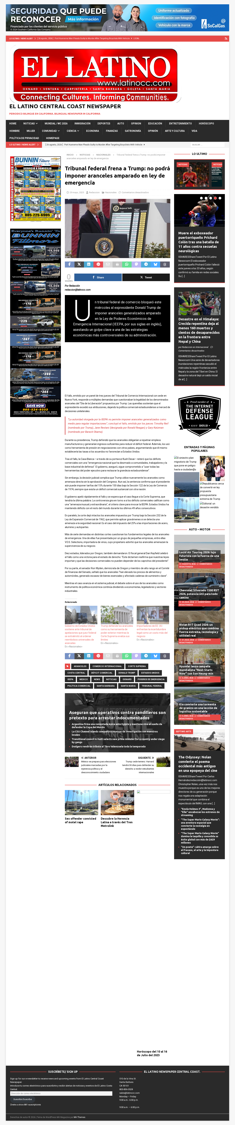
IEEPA (70, 679)
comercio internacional (107, 666)
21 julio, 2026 (188, 640)
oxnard (127, 679)
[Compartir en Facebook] (69, 265)
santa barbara (106, 686)
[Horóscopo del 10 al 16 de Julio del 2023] (153, 919)
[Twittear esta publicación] (79, 265)
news (97, 679)
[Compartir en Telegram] (146, 265)
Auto (120, 123)
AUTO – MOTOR (199, 529)
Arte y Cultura (175, 131)
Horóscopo (206, 123)
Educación (155, 123)
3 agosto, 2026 (189, 564)
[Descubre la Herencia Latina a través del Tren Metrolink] (117, 802)
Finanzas (112, 131)
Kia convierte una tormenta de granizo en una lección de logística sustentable (198, 708)
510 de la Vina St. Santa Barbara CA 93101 (127, 1082)
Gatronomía (133, 131)
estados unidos (150, 673)
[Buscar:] (207, 144)
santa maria (128, 686)
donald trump (127, 673)
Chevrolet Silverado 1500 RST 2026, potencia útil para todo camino (199, 594)
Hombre (14, 131)
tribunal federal (152, 686)
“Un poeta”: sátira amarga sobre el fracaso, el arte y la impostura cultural (200, 850)
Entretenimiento (180, 123)
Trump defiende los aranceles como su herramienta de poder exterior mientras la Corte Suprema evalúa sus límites (117, 633)
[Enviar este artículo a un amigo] (108, 265)
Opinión (153, 131)
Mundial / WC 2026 (56, 123)
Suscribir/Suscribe (22, 1099)
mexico (83, 679)
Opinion (136, 123)
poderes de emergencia (151, 679)
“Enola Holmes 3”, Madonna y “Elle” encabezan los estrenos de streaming (200, 812)
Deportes (104, 123)
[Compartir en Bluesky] (155, 265)
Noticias (29, 123)
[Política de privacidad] (226, 39)
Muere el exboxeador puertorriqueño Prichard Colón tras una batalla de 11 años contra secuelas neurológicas (198, 242)
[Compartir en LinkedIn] (88, 265)
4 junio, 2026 (187, 678)
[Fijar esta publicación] (98, 265)
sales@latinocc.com (129, 1093)
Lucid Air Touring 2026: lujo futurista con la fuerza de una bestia (199, 556)
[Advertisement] (117, 370)
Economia (92, 131)
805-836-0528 (126, 1089)
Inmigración (82, 123)
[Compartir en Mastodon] (136, 265)
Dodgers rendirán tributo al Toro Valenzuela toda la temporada (109, 746)
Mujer (31, 131)
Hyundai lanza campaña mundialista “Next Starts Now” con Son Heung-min (196, 670)
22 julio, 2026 (188, 602)
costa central (76, 673)
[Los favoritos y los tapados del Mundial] (193, 174)
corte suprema (137, 666)
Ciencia (71, 131)
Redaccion (94, 192)
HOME (12, 123)
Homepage (52, 138)
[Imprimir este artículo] (117, 265)
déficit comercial (101, 673)
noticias (111, 679)
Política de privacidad (24, 138)
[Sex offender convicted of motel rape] (81, 802)
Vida (194, 131)
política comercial (78, 686)
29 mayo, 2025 (77, 192)
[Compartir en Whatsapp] (127, 265)
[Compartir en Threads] (165, 265)
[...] (183, 276)
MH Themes (79, 1117)
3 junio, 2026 (187, 716)
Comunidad (49, 131)
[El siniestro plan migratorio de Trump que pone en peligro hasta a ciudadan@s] (186, 463)
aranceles (80, 666)
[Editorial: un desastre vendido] (212, 505)
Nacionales (110, 192)
